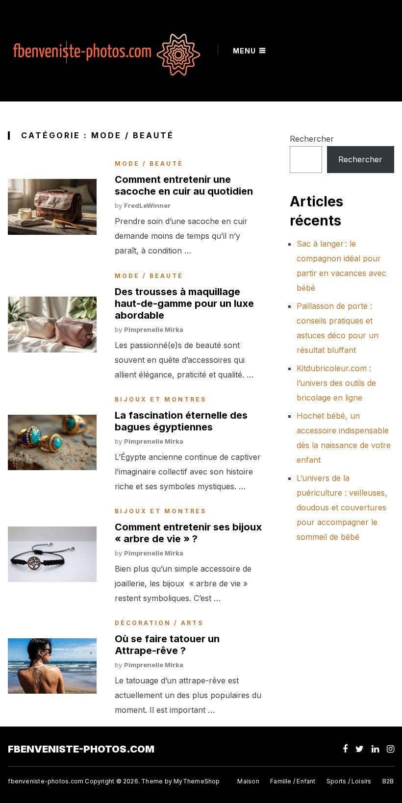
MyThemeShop (197, 781)
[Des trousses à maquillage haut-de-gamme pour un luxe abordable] (52, 324)
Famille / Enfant (292, 781)
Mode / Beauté (149, 164)
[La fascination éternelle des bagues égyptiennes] (52, 442)
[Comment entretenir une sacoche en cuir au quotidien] (52, 206)
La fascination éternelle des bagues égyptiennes (181, 421)
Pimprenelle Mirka (153, 329)
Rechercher (312, 139)
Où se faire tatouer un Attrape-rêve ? (167, 644)
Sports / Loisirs (349, 781)
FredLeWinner (147, 205)
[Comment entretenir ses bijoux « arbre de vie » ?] (52, 554)
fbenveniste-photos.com (81, 749)
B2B (388, 781)
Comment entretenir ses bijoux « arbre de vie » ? (188, 533)
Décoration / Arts (159, 623)
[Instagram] (390, 749)
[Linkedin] (375, 749)
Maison (248, 781)
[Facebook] (345, 749)
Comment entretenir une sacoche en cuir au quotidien (184, 185)
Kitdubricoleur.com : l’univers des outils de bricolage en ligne (336, 382)
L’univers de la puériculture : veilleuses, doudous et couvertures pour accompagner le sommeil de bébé (342, 507)
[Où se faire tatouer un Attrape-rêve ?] (52, 666)
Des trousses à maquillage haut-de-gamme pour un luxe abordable (184, 303)
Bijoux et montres (160, 399)
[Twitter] (359, 749)
